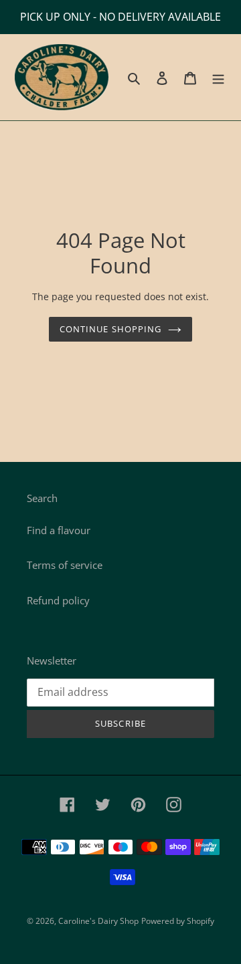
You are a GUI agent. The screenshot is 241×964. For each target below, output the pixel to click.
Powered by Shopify (177, 921)
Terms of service (64, 565)
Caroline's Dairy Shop (98, 921)
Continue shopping (110, 329)
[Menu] (218, 77)
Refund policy (58, 600)
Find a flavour (58, 530)
